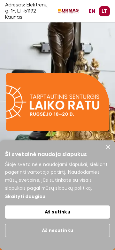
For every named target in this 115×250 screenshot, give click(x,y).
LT (104, 11)
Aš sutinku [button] (57, 211)
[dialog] (57, 195)
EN (92, 11)
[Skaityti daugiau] (57, 75)
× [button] (107, 147)
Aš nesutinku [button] (57, 230)
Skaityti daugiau (25, 196)
